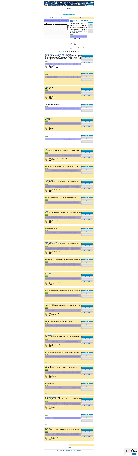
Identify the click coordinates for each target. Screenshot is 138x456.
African (59, 158)
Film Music (79, 38)
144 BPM (50, 314)
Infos (56, 5)
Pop (59, 189)
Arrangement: (71, 45)
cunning (75, 42)
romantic (75, 47)
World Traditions (59, 81)
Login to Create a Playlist (90, 31)
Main (57, 450)
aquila (46, 149)
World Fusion (58, 282)
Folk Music (62, 81)
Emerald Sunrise (48, 273)
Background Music (51, 96)
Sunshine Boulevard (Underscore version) (52, 242)
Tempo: (71, 39)
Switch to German (92, 1)
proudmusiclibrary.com (47, 1)
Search (45, 5)
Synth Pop (60, 406)
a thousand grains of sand (49, 335)
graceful (78, 47)
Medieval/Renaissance (54, 81)
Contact (63, 5)
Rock (59, 375)
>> (69, 447)
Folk (50, 81)
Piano (75, 44)
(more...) (46, 83)
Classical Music (58, 313)
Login (66, 5)
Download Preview (90, 25)
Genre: (70, 38)
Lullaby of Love (48, 118)
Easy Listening (56, 158)
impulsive (75, 43)
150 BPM (50, 438)
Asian (61, 282)
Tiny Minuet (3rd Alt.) (49, 304)
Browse (48, 5)
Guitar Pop (57, 189)
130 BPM (50, 159)
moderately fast (76, 39)
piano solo (84, 47)
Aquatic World (48, 428)
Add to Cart (90, 22)
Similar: (71, 48)
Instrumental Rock (56, 375)
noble (79, 47)
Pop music (50, 344)
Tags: (70, 47)
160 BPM (50, 407)
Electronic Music (57, 406)
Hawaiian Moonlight (48, 87)
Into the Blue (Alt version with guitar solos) (52, 397)
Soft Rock (50, 189)
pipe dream (47, 211)
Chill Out (53, 437)
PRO (45, 67)
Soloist (75, 45)
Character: (71, 43)
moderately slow (51, 128)
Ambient (50, 437)
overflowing (47, 366)
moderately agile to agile (52, 97)
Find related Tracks (90, 27)
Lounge (50, 282)
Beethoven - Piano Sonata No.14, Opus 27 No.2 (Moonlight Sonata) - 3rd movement (57, 54)
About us (61, 5)
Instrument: (71, 44)
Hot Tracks (51, 5)
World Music (66, 158)
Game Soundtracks (51, 406)
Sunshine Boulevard (48, 180)
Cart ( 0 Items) (91, 3)
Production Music (67, 451)
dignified (82, 47)
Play (70, 34)
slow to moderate (54, 159)
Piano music (75, 38)
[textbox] (89, 5)
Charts (64, 450)
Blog (58, 5)
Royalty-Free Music (57, 451)
